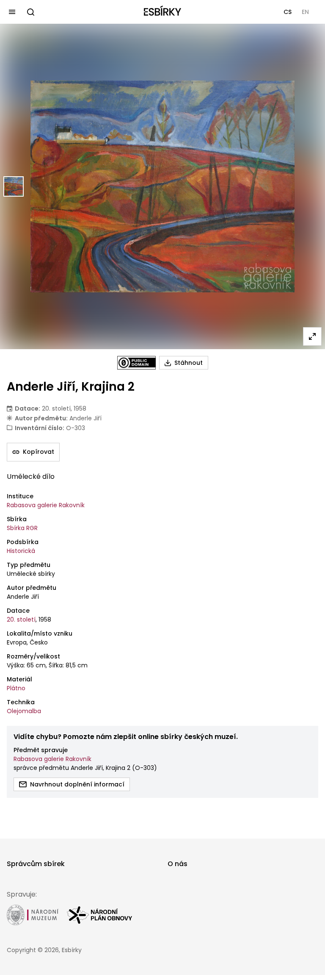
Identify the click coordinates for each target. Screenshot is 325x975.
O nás (177, 864)
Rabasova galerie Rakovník (46, 505)
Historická (21, 551)
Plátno (16, 688)
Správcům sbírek (36, 864)
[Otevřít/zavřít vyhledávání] (30, 12)
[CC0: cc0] (136, 362)
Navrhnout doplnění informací (77, 784)
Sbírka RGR (22, 528)
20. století (21, 619)
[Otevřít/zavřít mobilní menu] (12, 12)
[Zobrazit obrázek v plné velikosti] (312, 336)
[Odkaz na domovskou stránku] (162, 12)
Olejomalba (24, 711)
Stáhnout (188, 362)
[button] (287, 12)
